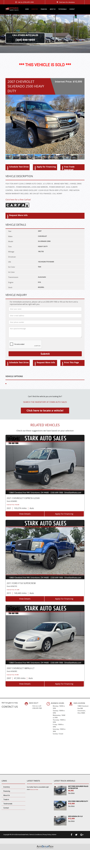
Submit (45, 353)
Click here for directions (67, 2)
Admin (54, 834)
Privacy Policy (47, 834)
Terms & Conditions (35, 834)
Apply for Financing (46, 166)
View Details (25, 513)
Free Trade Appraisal (69, 167)
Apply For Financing (64, 513)
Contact (72, 9)
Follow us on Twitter (34, 789)
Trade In (6, 799)
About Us (52, 9)
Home (27, 9)
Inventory (35, 9)
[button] (82, 124)
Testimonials (62, 9)
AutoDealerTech (23, 834)
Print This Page (71, 362)
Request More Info (18, 215)
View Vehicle (71, 793)
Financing (44, 9)
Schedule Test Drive (19, 166)
